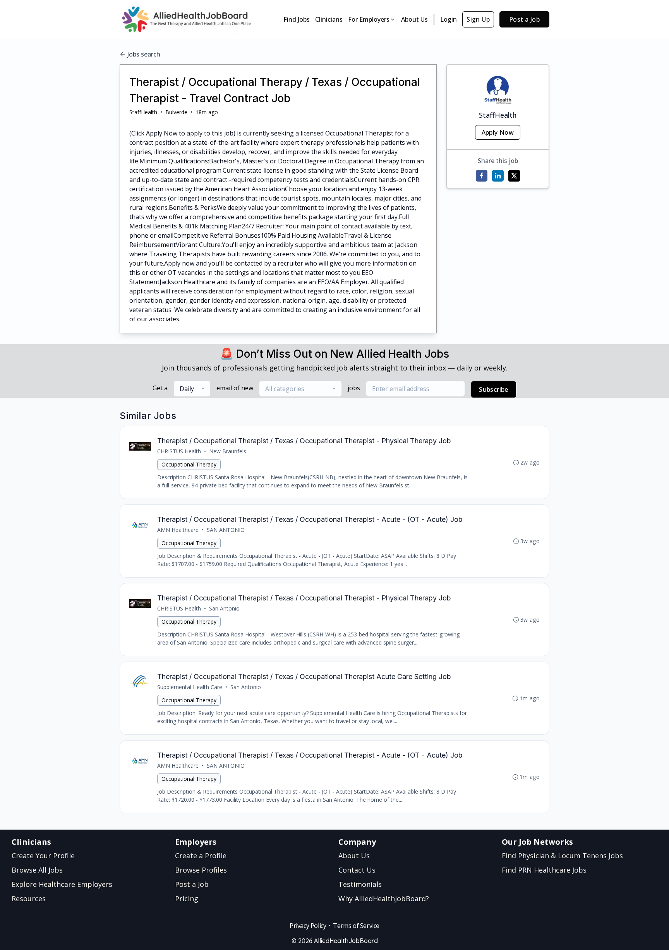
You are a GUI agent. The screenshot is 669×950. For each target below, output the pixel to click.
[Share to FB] (481, 176)
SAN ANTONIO (226, 529)
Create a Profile (200, 855)
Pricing (186, 898)
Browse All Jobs (37, 870)
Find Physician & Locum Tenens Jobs (562, 855)
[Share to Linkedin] (498, 176)
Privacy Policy (308, 925)
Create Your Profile (43, 855)
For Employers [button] (368, 19)
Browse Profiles (201, 870)
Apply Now (498, 132)
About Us (414, 19)
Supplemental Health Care (189, 687)
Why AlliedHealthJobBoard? (383, 898)
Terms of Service (356, 925)
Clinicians (329, 19)
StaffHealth (143, 112)
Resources (29, 898)
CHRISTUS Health (179, 451)
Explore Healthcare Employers (62, 884)
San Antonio (224, 608)
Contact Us (357, 870)
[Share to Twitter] (514, 176)
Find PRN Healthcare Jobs (544, 870)
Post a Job (524, 19)
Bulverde (176, 112)
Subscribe (493, 389)
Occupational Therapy (188, 464)
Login (448, 19)
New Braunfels (227, 451)
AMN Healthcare (178, 529)
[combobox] (192, 388)
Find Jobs (296, 19)
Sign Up (478, 19)
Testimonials (360, 884)
